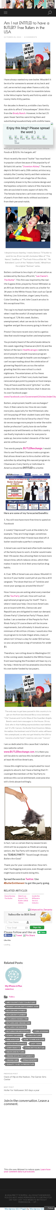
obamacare (12, 1060)
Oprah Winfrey (30, 1060)
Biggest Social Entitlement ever (22, 1006)
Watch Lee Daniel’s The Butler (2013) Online (23, 899)
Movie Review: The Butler (9, 897)
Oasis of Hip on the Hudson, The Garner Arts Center (25, 1077)
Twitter (29, 879)
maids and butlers (15, 1052)
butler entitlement (16, 1015)
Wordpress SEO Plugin (16, 1208)
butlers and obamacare (18, 1023)
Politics (12, 997)
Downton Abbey (31, 166)
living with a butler (35, 1048)
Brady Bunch (19, 113)
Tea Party (15, 595)
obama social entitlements (20, 1056)
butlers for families (16, 1027)
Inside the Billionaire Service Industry (36, 899)
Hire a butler (12, 1039)
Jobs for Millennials (16, 1044)
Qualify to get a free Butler (20, 1064)
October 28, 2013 (12, 37)
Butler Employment (16, 1011)
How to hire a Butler (34, 1039)
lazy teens (36, 1044)
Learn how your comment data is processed (27, 1170)
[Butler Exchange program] (28, 491)
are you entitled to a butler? (20, 1002)
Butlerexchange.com (17, 1019)
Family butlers (34, 1035)
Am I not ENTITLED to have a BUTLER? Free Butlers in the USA (26, 27)
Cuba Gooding (41, 1031)
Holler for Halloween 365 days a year (21, 1089)
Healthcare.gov (30, 349)
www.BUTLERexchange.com (19, 751)
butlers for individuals (18, 1031)
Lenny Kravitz (13, 1048)
